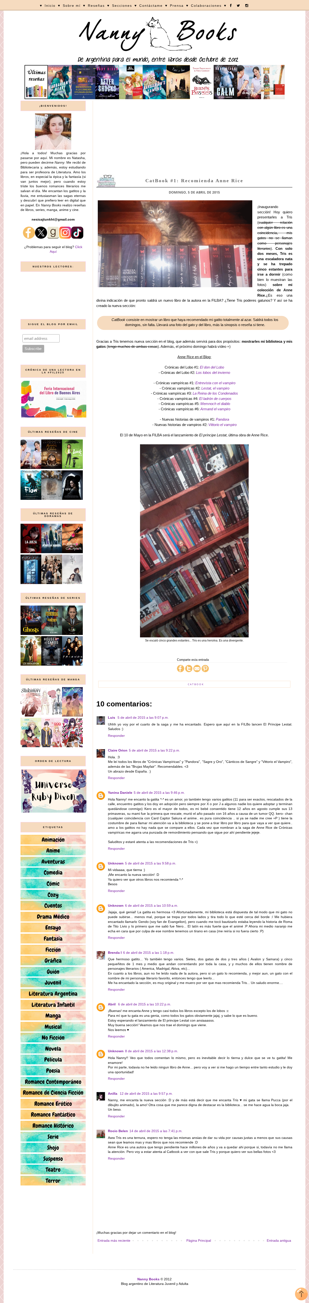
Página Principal (198, 1240)
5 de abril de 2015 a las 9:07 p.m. (143, 717)
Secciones (122, 5)
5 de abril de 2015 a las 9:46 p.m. (159, 792)
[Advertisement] (194, 137)
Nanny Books (148, 1279)
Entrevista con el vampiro (215, 383)
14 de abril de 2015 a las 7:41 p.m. (156, 1131)
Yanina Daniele (120, 792)
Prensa (177, 5)
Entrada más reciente (114, 1240)
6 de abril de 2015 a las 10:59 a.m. (151, 905)
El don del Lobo (212, 367)
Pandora (222, 419)
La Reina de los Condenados (215, 393)
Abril (112, 1004)
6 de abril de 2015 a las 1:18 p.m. (148, 953)
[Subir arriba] (301, 1295)
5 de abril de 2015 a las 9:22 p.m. (154, 750)
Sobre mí (72, 5)
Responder (116, 736)
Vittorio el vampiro (222, 425)
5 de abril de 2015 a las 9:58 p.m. (150, 863)
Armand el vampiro (215, 409)
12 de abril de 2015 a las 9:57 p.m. (146, 1093)
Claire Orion (117, 750)
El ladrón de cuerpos (215, 399)
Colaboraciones (206, 5)
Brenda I (115, 953)
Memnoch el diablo (215, 404)
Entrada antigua (279, 1240)
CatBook (196, 684)
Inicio (50, 5)
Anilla (113, 1093)
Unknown (116, 863)
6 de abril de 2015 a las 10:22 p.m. (144, 1004)
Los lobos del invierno (213, 372)
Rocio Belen (118, 1131)
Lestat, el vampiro (215, 388)
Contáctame (151, 5)
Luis (112, 717)
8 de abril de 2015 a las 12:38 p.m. (151, 1051)
